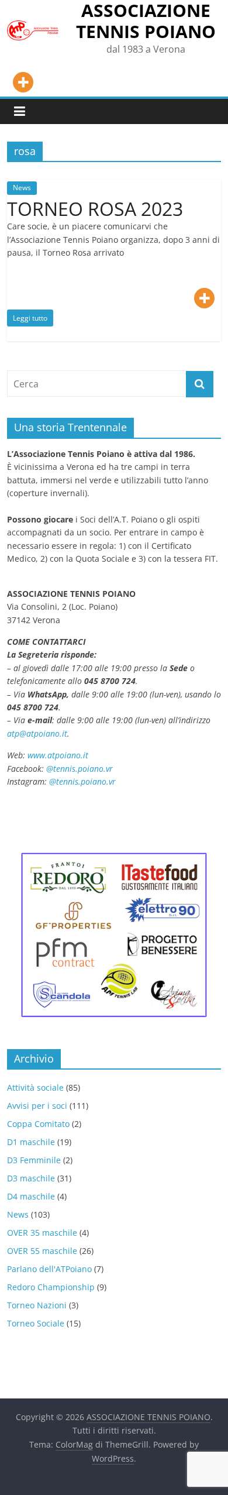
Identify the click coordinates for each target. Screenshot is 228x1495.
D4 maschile (31, 1196)
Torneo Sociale (35, 1323)
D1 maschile (31, 1141)
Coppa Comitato (38, 1123)
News (22, 188)
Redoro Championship (51, 1287)
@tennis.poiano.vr (80, 768)
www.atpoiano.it (57, 755)
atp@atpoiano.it (37, 733)
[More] (23, 82)
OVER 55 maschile (42, 1250)
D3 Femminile (34, 1160)
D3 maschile (31, 1178)
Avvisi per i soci (37, 1105)
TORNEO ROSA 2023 (95, 208)
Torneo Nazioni (37, 1305)
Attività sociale (35, 1087)
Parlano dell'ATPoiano (49, 1268)
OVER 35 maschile (42, 1232)
